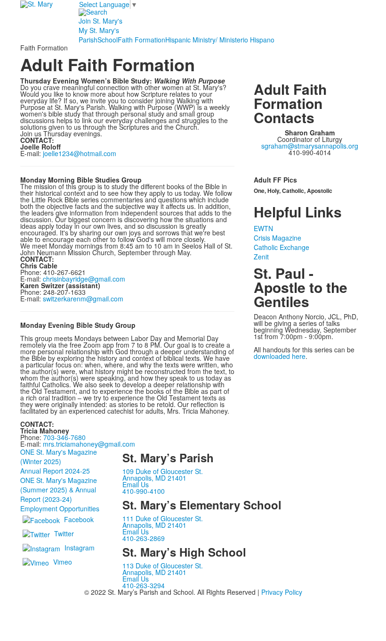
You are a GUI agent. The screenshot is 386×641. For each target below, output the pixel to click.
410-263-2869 (143, 538)
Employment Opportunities (59, 508)
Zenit (261, 256)
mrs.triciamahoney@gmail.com (89, 444)
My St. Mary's (99, 30)
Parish (88, 39)
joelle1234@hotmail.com (79, 153)
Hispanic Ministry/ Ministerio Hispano (219, 39)
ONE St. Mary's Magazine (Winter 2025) (58, 456)
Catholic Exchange (281, 247)
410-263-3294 (143, 585)
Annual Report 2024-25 (55, 470)
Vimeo (62, 561)
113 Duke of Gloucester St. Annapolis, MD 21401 (162, 569)
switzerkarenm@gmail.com (83, 298)
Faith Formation (141, 39)
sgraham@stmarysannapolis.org (309, 145)
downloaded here (280, 356)
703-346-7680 (64, 437)
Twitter (64, 533)
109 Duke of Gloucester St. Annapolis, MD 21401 (162, 474)
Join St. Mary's (100, 20)
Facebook (79, 519)
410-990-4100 (143, 491)
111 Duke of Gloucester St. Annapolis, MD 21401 (162, 522)
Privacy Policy (281, 592)
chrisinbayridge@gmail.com (84, 278)
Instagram (79, 547)
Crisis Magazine (277, 237)
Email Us (135, 484)
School (107, 39)
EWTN (263, 228)
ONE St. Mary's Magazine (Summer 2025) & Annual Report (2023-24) (58, 489)
